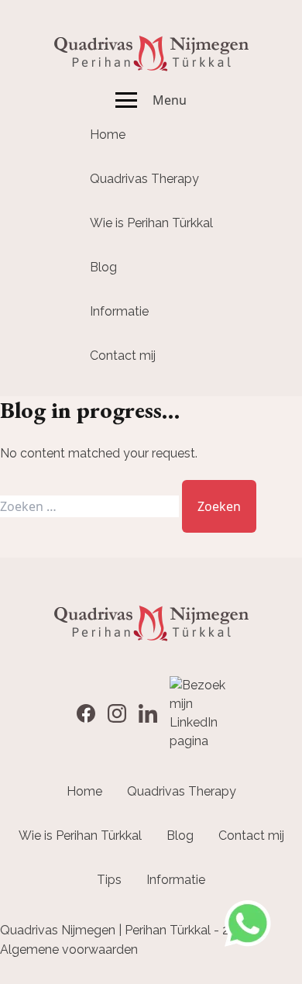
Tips (109, 879)
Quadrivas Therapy (144, 178)
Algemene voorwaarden (69, 949)
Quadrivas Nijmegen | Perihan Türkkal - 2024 (126, 930)
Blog (103, 267)
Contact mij (123, 355)
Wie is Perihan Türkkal (151, 223)
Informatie (119, 311)
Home (107, 134)
